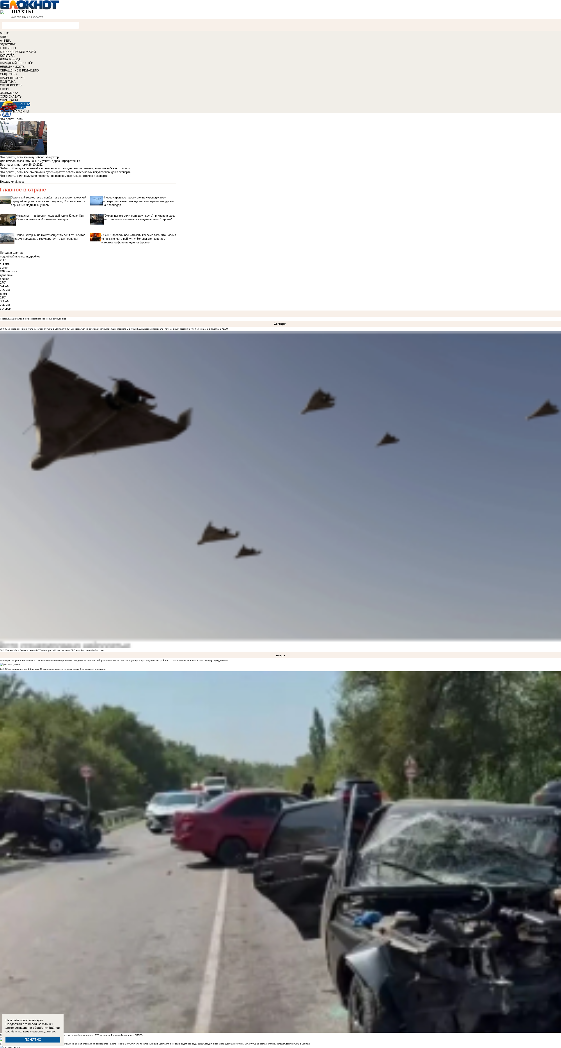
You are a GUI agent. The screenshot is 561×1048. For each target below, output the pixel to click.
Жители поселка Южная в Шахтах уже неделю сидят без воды (164, 1044)
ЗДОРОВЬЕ (8, 44)
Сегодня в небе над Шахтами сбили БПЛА (226, 1044)
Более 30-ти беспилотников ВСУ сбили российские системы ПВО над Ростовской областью (55, 650)
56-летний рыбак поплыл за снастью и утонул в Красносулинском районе (129, 660)
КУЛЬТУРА (7, 55)
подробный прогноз (12, 256)
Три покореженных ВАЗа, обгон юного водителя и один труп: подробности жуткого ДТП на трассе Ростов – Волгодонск (69, 1035)
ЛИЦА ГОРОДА (10, 59)
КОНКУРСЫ (8, 48)
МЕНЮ (4, 33)
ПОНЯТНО (33, 1039)
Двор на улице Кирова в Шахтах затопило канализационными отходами (44, 660)
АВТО (3, 37)
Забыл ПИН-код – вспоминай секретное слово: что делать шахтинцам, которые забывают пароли (65, 168)
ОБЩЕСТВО (8, 74)
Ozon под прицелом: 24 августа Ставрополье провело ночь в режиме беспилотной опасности (56, 669)
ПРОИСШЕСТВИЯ (12, 78)
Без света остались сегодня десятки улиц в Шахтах (282, 1044)
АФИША (5, 40)
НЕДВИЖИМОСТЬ (12, 66)
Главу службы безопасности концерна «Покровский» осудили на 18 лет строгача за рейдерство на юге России (65, 1044)
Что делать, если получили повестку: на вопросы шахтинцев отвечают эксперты (54, 175)
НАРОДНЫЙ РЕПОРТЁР (16, 63)
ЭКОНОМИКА (9, 93)
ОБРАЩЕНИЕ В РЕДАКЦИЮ (19, 70)
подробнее (33, 256)
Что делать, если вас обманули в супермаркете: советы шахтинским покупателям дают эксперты (65, 172)
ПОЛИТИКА (8, 81)
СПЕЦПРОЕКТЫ (11, 85)
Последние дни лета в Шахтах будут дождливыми (201, 660)
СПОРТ (5, 89)
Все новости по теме (14, 164)
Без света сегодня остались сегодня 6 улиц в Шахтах (34, 329)
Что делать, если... (13, 119)
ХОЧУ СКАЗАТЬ (11, 96)
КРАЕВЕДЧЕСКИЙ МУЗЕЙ (18, 52)
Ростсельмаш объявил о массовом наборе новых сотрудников (33, 319)
